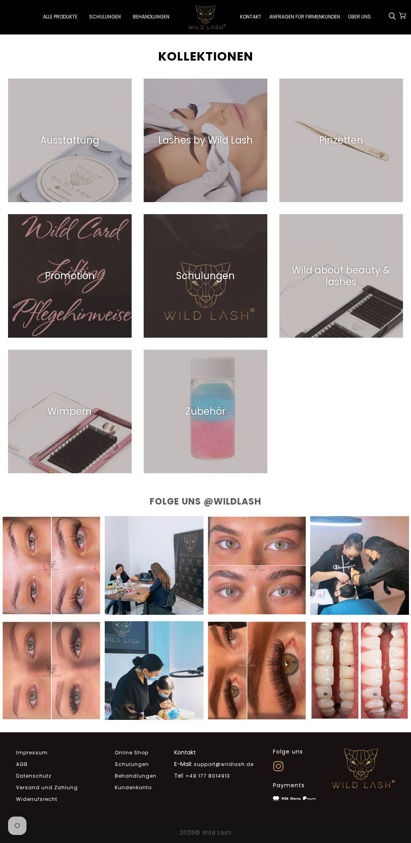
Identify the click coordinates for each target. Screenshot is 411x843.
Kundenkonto (133, 787)
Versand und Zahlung (47, 787)
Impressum (32, 752)
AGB (22, 764)
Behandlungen (136, 775)
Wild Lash (217, 833)
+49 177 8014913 (207, 775)
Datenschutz (33, 775)
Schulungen (132, 764)
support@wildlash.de (224, 764)
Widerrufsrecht (36, 799)
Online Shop (132, 752)
